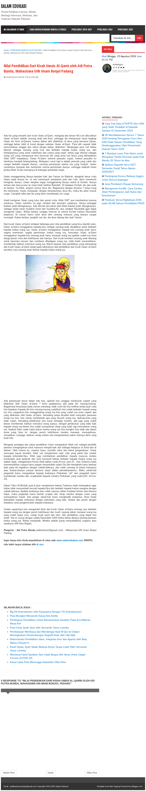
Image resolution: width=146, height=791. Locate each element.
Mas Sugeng (115, 786)
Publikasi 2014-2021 (82, 29)
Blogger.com (137, 786)
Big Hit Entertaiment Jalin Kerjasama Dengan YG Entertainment (46, 611)
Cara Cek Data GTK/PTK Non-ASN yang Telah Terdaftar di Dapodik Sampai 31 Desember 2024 (123, 127)
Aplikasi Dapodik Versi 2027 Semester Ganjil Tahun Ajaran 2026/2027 (119, 168)
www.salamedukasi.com (69, 540)
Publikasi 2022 (104, 29)
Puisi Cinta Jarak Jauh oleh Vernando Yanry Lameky (39, 627)
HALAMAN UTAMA (15, 29)
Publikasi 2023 (125, 29)
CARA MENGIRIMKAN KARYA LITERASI (47, 29)
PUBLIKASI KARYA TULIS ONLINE (22, 77)
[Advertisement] (50, 105)
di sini (39, 544)
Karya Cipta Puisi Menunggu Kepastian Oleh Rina (38, 662)
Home (51, 773)
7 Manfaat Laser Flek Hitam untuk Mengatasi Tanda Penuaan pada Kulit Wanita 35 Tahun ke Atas (123, 157)
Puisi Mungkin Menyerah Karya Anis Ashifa (34, 615)
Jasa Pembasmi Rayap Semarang (124, 184)
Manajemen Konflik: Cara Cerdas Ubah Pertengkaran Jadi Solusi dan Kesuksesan (122, 192)
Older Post (92, 773)
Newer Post (8, 773)
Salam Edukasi (14, 6)
